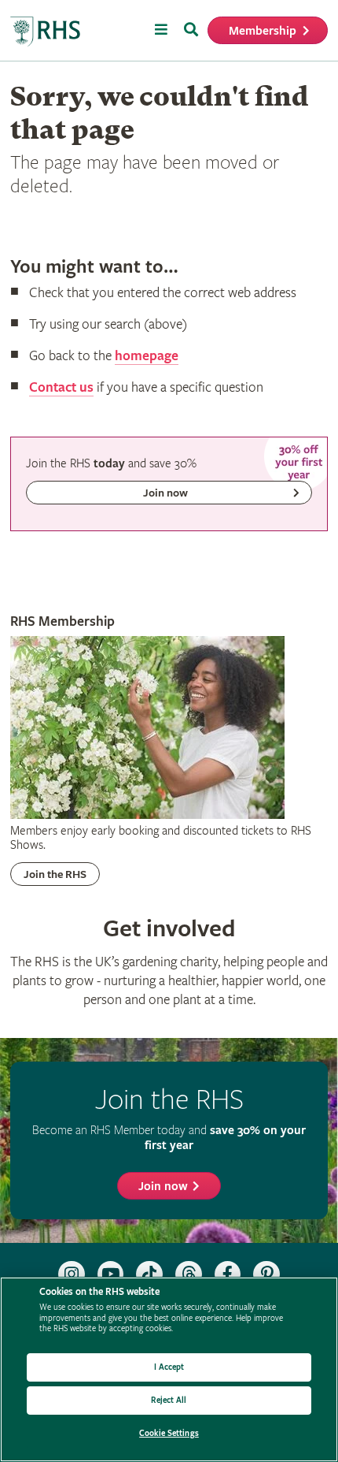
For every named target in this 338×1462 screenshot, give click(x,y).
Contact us (61, 387)
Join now (163, 1186)
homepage (146, 356)
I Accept (169, 1367)
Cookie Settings (169, 1433)
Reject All (168, 1400)
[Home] (45, 32)
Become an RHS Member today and (169, 1137)
